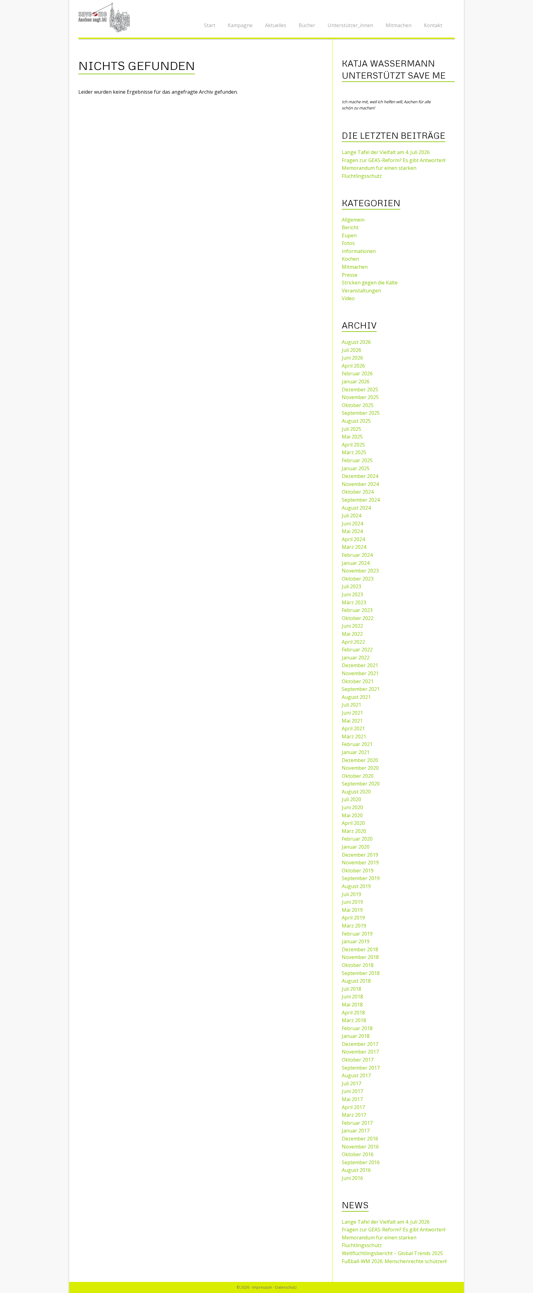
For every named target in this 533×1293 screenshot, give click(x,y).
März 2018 (354, 1020)
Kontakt (433, 25)
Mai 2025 (352, 436)
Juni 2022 (352, 625)
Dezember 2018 (360, 949)
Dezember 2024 (360, 476)
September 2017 (361, 1067)
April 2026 (353, 365)
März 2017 (354, 1114)
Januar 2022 (356, 657)
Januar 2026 (356, 381)
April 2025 (353, 444)
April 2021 (353, 728)
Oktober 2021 (358, 681)
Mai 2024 (352, 531)
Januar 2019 (356, 941)
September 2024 (361, 499)
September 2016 (361, 1162)
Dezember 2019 (360, 854)
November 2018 (360, 957)
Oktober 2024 (358, 491)
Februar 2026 (357, 373)
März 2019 (354, 925)
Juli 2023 (351, 586)
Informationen (359, 251)
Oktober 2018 (358, 965)
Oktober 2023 (358, 578)
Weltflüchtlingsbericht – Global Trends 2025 (392, 1253)
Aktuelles (275, 25)
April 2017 (353, 1107)
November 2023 (360, 570)
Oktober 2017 (358, 1059)
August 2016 (356, 1170)
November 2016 (360, 1146)
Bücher (307, 25)
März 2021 (354, 736)
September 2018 (361, 973)
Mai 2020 (352, 815)
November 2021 (360, 673)
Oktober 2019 (358, 870)
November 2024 (360, 484)
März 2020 (354, 831)
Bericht (350, 227)
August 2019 (356, 886)
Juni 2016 (352, 1178)
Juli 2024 (351, 515)
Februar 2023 (357, 610)
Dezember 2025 (360, 389)
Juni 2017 (352, 1091)
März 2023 (354, 602)
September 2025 (361, 413)
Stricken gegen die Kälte (370, 282)
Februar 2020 (357, 838)
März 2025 (354, 452)
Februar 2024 (357, 555)
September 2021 (361, 689)
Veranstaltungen (361, 290)
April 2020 (353, 823)
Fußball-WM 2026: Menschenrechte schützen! (394, 1261)
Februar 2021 (357, 744)
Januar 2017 (356, 1130)
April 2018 (353, 1012)
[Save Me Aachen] (106, 17)
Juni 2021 (352, 712)
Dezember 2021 (360, 665)
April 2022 (353, 641)
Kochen (350, 258)
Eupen (349, 235)
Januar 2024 (356, 563)
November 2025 (360, 397)
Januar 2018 (356, 1036)
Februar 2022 (357, 649)
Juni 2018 (352, 996)
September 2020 (361, 783)
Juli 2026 (351, 350)
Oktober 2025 (358, 405)
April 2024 (353, 539)
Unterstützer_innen (350, 25)
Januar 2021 (356, 752)
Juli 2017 (351, 1083)
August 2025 (356, 421)
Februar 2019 (357, 933)
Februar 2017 (357, 1123)
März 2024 (354, 547)
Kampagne (240, 25)
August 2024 (356, 507)
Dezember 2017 (360, 1044)
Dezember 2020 (360, 760)
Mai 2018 (352, 1004)
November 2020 (360, 768)
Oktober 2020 (358, 776)
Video (348, 298)
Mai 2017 (352, 1099)
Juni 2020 (352, 807)
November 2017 (360, 1051)
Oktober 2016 (358, 1154)
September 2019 (361, 878)
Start (209, 25)
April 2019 (353, 917)
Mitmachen (398, 25)
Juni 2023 (352, 594)
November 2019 (360, 862)
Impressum (262, 1287)
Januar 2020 (356, 846)
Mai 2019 (352, 910)
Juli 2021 (351, 704)
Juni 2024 (352, 523)
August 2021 (356, 697)
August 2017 (356, 1075)
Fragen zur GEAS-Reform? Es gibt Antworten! (393, 160)
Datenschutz (286, 1287)
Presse (349, 274)
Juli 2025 (351, 429)
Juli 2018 (351, 988)
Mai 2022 (352, 633)
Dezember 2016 (360, 1138)
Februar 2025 (357, 460)
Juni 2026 (352, 357)
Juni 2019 (352, 902)
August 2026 (356, 342)
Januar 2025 (356, 468)
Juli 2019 (351, 894)
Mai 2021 (352, 720)
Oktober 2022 (358, 618)
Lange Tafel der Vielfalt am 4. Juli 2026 (386, 152)
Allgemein (353, 219)
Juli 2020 (351, 799)
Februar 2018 (357, 1028)
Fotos (348, 243)
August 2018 (356, 980)
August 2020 (356, 791)
